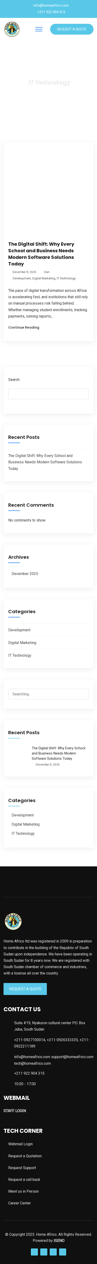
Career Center (19, 1203)
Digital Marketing (43, 278)
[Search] (81, 694)
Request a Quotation (25, 1156)
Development (22, 278)
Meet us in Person (23, 1191)
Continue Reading (23, 327)
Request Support (22, 1168)
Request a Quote (71, 29)
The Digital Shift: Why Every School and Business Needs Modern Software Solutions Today (41, 254)
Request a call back (24, 1179)
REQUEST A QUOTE (25, 989)
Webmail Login (20, 1144)
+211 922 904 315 (51, 12)
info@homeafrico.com (51, 5)
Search (14, 379)
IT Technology (66, 278)
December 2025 (25, 573)
